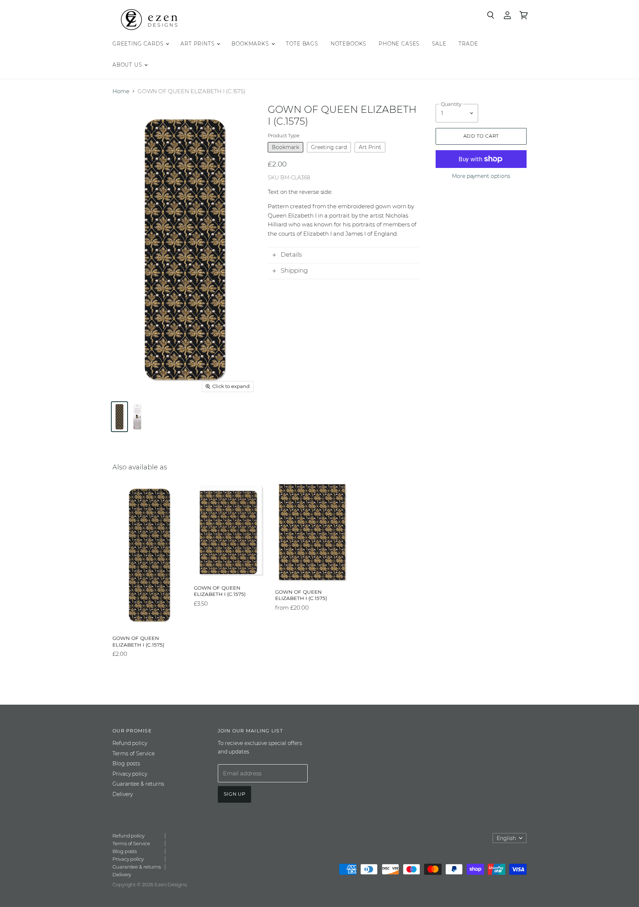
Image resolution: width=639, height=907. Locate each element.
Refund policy (129, 743)
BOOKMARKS (250, 44)
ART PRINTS (198, 44)
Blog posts (126, 763)
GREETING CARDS (138, 44)
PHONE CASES (399, 44)
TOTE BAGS (302, 44)
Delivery (122, 794)
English (506, 838)
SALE (439, 44)
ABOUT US (127, 65)
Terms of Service (133, 753)
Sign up (235, 794)
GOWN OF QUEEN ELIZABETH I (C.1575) (138, 641)
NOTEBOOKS (348, 44)
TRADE (468, 44)
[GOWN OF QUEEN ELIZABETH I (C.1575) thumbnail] (119, 416)
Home (120, 91)
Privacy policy (129, 774)
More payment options (481, 176)
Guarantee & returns (138, 783)
